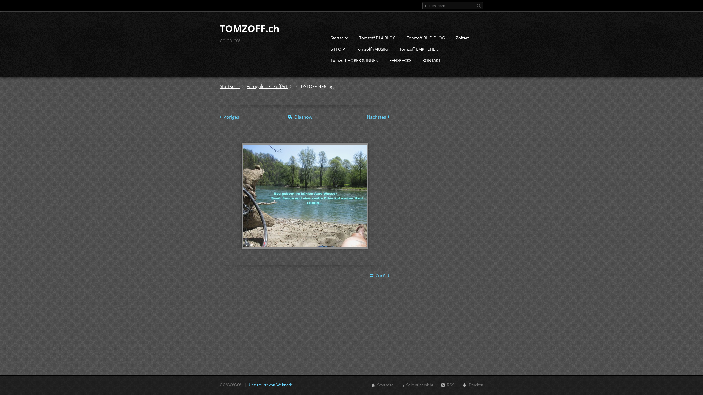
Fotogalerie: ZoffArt (267, 86)
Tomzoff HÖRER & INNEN (354, 60)
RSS (450, 385)
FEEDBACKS (400, 60)
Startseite (339, 38)
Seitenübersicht (419, 385)
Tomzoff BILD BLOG (426, 38)
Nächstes (376, 117)
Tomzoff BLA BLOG (377, 38)
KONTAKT (431, 60)
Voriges (231, 117)
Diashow (303, 117)
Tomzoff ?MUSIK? (372, 49)
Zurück (383, 276)
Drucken (476, 385)
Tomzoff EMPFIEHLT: (418, 49)
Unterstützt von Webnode (271, 385)
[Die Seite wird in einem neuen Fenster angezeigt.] (304, 252)
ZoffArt (462, 38)
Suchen (479, 6)
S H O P (338, 49)
